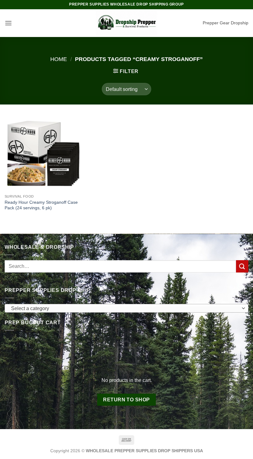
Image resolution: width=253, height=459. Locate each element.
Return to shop (126, 399)
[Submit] (242, 266)
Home (58, 59)
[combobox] (126, 308)
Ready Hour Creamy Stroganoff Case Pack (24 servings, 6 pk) (41, 205)
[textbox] (125, 308)
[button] (8, 23)
